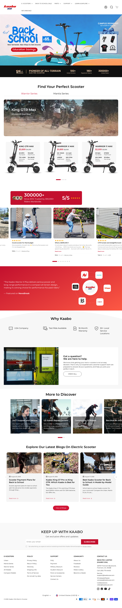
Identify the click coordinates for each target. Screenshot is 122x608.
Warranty (30, 567)
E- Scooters (26, 3)
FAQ (52, 560)
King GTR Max (26, 146)
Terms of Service (33, 573)
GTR (24, 255)
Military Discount (56, 567)
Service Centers (55, 576)
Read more (12, 498)
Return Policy (32, 563)
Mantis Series (8, 563)
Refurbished (26, 11)
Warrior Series (9, 567)
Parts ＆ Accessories (57, 573)
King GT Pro (68, 255)
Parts (57, 3)
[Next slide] (116, 477)
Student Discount (56, 570)
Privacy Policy (87, 546)
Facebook (77, 563)
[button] (58, 62)
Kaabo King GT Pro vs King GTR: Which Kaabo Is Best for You (60, 482)
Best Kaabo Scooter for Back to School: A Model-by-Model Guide (97, 482)
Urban (6, 560)
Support (67, 3)
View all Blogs (61, 508)
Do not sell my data (34, 576)
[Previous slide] (6, 477)
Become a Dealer (80, 573)
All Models (7, 570)
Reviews (76, 567)
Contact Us (54, 579)
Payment (53, 563)
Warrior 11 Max (103, 146)
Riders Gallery (78, 570)
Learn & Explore (81, 3)
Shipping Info (32, 570)
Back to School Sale (43, 3)
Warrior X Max (65, 146)
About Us (77, 560)
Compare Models (10, 573)
